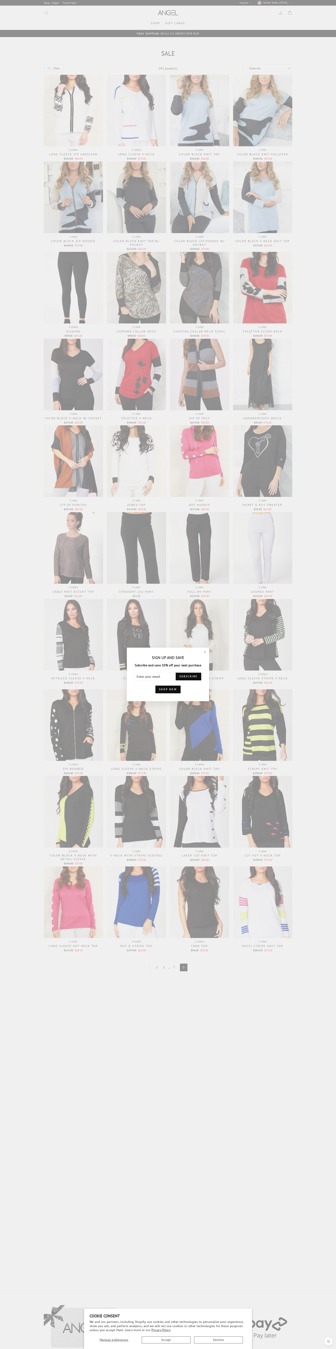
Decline (218, 1340)
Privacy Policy (160, 1330)
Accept (166, 1340)
